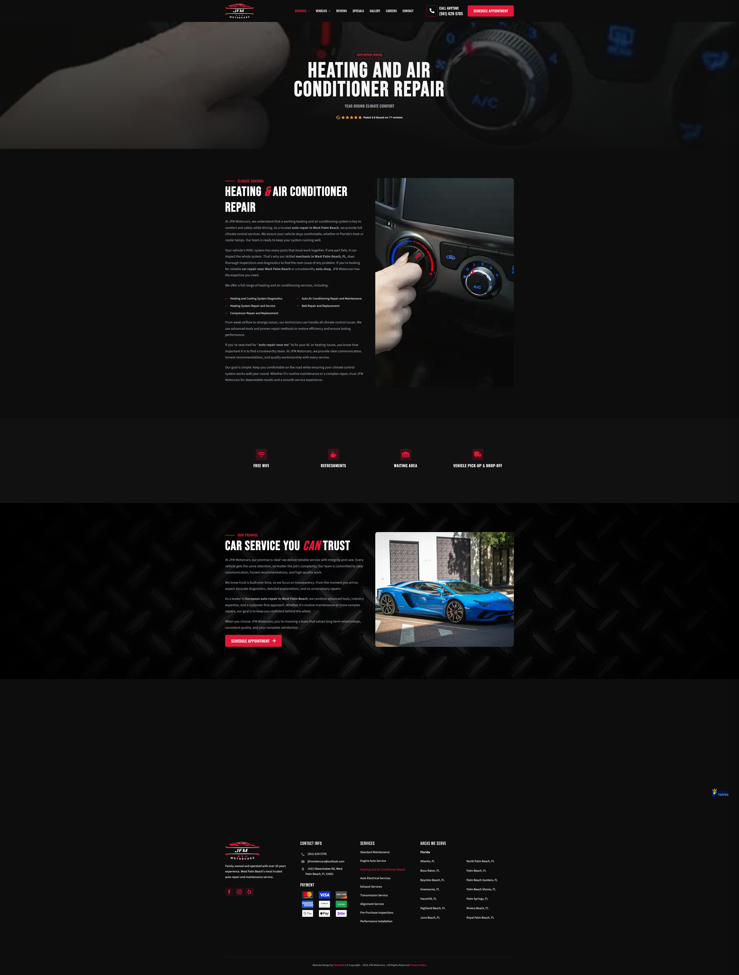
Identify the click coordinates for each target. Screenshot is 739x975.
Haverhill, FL (428, 899)
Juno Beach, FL (430, 918)
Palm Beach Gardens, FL (482, 880)
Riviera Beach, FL (477, 908)
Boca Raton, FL (430, 871)
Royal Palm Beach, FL (480, 918)
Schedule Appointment (490, 10)
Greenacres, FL (430, 889)
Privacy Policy (418, 965)
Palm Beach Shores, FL (481, 889)
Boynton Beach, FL (432, 880)
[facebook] (229, 892)
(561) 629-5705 (317, 854)
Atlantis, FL (427, 861)
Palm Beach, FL (476, 871)
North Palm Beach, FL (480, 861)
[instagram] (239, 892)
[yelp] (249, 892)
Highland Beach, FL (432, 908)
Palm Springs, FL (477, 899)
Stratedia (339, 965)
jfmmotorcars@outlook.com (326, 862)
